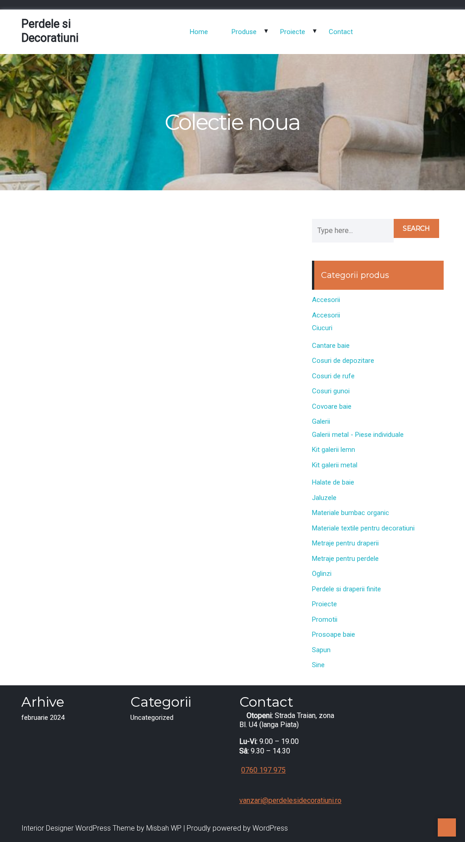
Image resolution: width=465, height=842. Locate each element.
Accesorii (326, 300)
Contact (341, 32)
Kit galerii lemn (333, 450)
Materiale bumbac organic (350, 513)
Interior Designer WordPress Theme (78, 828)
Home (199, 32)
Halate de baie (333, 482)
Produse (244, 32)
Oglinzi (321, 574)
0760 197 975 (263, 770)
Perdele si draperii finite (346, 589)
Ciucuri (322, 328)
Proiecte (292, 32)
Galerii (321, 421)
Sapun (321, 650)
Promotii (324, 619)
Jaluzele (324, 498)
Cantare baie (331, 346)
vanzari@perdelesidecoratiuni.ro (290, 800)
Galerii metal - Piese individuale (358, 435)
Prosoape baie (333, 634)
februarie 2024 (42, 717)
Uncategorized (151, 717)
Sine (318, 665)
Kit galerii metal (334, 465)
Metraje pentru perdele (345, 559)
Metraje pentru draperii (345, 543)
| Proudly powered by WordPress (235, 828)
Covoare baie (331, 406)
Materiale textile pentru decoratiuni (363, 528)
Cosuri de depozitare (343, 361)
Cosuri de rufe (333, 376)
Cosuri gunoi (331, 391)
